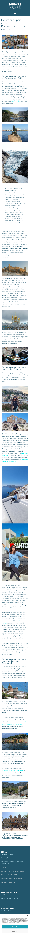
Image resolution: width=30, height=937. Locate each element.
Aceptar (15, 926)
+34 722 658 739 (6, 911)
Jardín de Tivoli (16, 101)
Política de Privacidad (7, 854)
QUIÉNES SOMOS (6, 894)
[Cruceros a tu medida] (15, 6)
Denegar (15, 931)
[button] (27, 916)
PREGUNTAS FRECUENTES (9, 898)
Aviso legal (4, 858)
